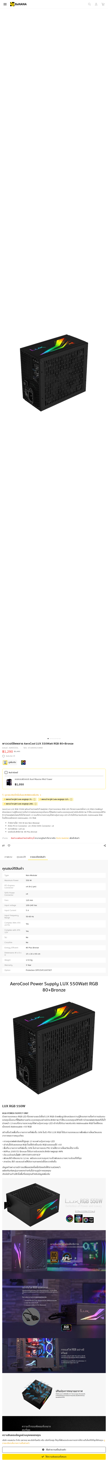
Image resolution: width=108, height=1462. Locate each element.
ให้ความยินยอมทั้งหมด (55, 1457)
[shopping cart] (103, 4)
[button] (48, 738)
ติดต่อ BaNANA (62, 838)
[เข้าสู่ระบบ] (96, 4)
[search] (89, 4)
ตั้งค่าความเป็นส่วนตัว (55, 1450)
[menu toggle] (5, 4)
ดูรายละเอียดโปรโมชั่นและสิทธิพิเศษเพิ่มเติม (22, 795)
